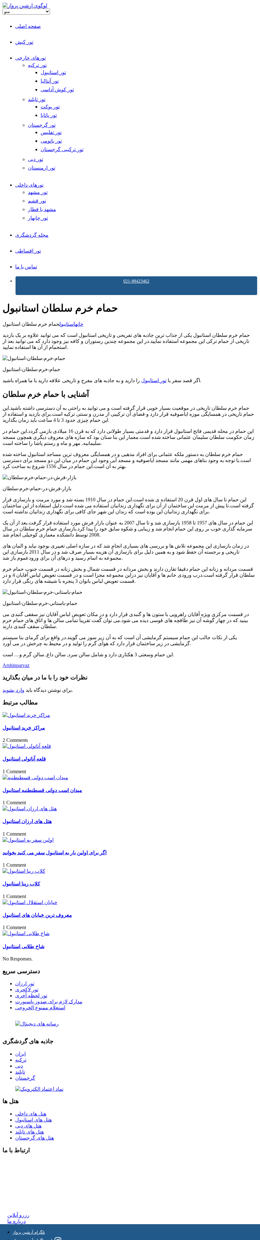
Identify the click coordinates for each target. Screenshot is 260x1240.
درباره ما (16, 1221)
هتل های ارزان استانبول (27, 821)
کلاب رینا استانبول (21, 883)
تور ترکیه (37, 65)
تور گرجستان (41, 125)
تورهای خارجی (30, 58)
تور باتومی (51, 141)
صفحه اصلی (28, 26)
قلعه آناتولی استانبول (24, 758)
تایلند (20, 1072)
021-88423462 (136, 281)
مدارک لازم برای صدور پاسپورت (48, 1001)
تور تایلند (36, 99)
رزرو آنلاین (18, 1215)
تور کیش (24, 42)
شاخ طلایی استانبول (23, 946)
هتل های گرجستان (34, 1137)
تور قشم (37, 200)
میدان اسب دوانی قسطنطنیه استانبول (42, 790)
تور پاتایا (49, 115)
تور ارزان (24, 983)
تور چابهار (38, 218)
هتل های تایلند (29, 1131)
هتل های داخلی (30, 1113)
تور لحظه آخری (31, 995)
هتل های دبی (28, 1125)
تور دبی (35, 159)
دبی (19, 1066)
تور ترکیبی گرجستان (62, 149)
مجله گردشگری (32, 235)
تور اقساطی (28, 251)
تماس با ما (26, 266)
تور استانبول (53, 72)
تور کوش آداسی (57, 89)
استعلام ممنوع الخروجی (40, 1007)
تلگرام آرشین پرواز (29, 1232)
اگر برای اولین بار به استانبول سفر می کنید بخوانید (55, 852)
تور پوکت (50, 106)
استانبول (67, 324)
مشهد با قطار (42, 209)
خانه (79, 324)
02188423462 (21, 1163)
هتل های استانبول (33, 1119)
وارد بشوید (13, 690)
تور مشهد (38, 192)
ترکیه (20, 1060)
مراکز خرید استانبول (24, 727)
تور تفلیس (51, 132)
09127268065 (21, 1185)
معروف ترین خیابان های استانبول (37, 915)
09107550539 (21, 1191)
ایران (20, 1054)
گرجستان (25, 1078)
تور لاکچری (26, 989)
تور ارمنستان (41, 167)
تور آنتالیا (50, 81)
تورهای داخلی (29, 185)
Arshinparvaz (16, 665)
